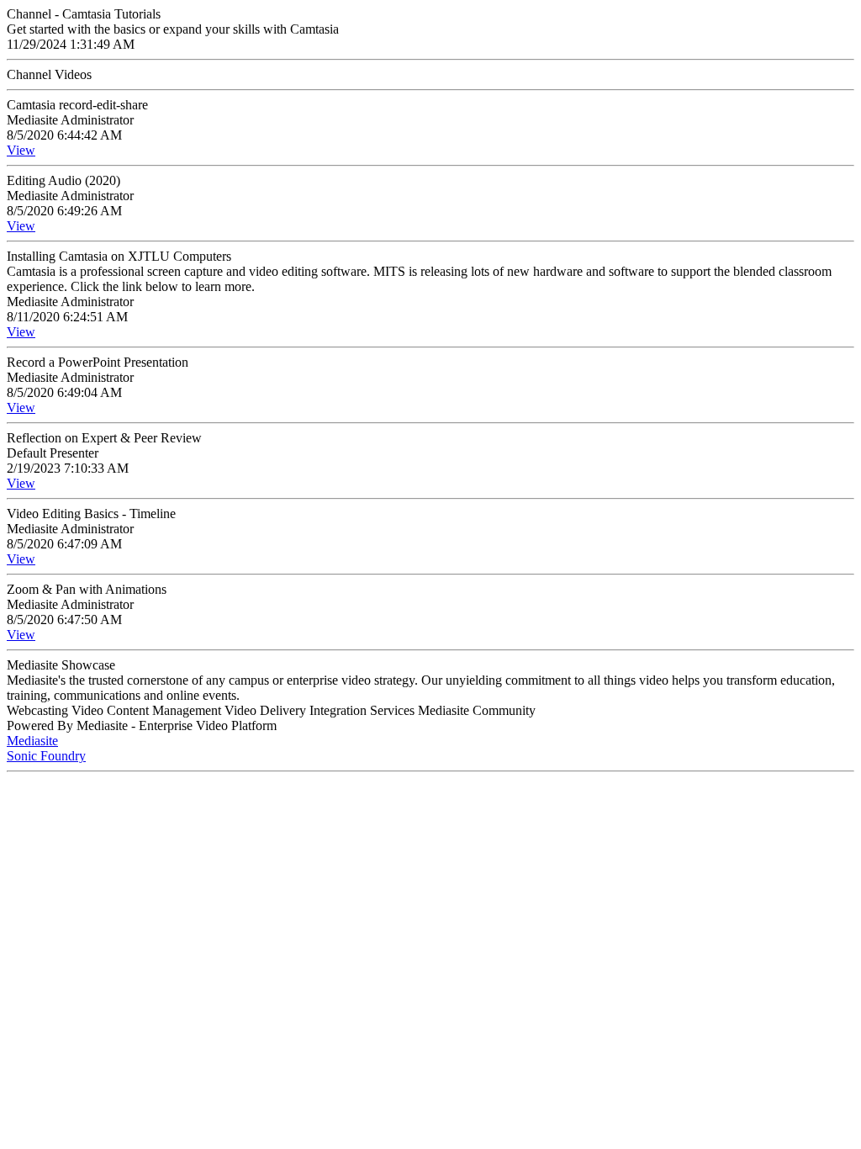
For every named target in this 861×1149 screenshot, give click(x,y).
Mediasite (32, 740)
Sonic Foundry (46, 756)
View (21, 150)
